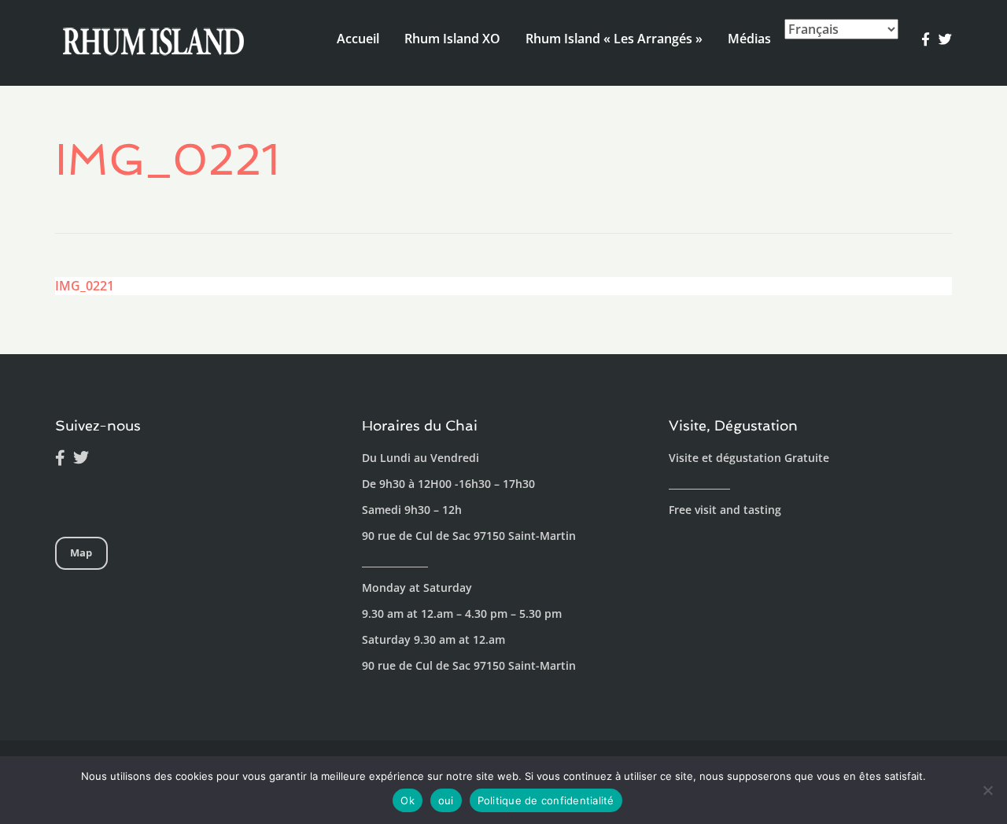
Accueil (358, 38)
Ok (407, 800)
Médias (749, 38)
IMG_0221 (84, 285)
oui (446, 800)
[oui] (987, 790)
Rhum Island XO (452, 38)
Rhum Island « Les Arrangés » (614, 38)
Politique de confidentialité (546, 800)
